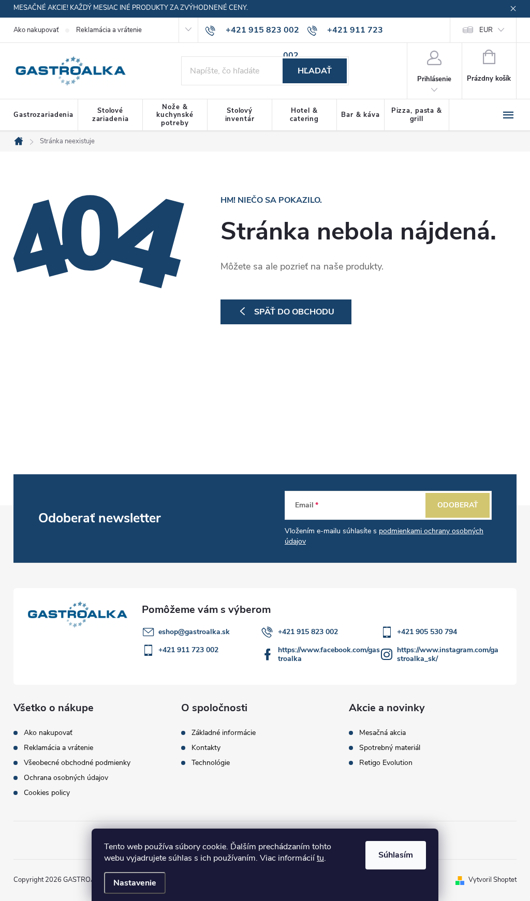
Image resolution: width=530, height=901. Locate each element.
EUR (486, 30)
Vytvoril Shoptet (492, 879)
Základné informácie (224, 733)
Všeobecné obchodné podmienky (77, 763)
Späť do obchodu (294, 312)
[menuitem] (45, 115)
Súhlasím (395, 855)
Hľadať (315, 71)
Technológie (211, 763)
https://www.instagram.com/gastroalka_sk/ (447, 654)
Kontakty (206, 748)
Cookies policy (47, 793)
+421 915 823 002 (308, 632)
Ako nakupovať (35, 30)
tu (320, 858)
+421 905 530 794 (427, 632)
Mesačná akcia (382, 733)
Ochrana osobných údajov (66, 778)
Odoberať (457, 505)
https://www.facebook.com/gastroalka (329, 654)
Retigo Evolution (386, 763)
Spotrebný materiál (389, 748)
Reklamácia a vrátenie (109, 30)
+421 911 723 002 (188, 650)
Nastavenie (134, 883)
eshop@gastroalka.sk (194, 632)
